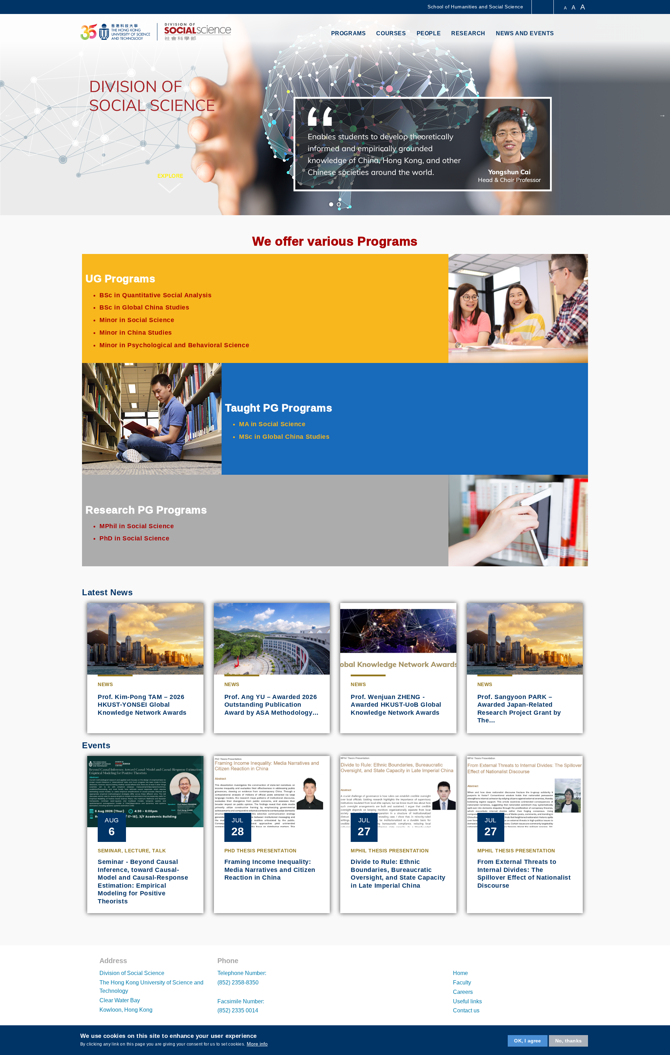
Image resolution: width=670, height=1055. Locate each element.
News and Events (525, 33)
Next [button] (662, 114)
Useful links (467, 1001)
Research (468, 33)
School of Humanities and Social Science (475, 6)
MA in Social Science (272, 424)
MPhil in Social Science (136, 526)
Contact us (466, 1010)
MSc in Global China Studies (284, 436)
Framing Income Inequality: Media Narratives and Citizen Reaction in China (269, 869)
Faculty (462, 982)
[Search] (581, 34)
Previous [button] (7, 114)
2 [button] (339, 204)
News (105, 684)
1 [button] (331, 204)
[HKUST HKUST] (115, 32)
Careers (463, 992)
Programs (348, 33)
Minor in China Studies (135, 332)
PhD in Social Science (134, 538)
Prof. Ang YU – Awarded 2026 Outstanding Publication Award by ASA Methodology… (271, 704)
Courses (391, 33)
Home (460, 973)
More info (257, 1044)
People (429, 33)
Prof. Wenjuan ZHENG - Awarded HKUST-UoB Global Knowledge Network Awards (396, 704)
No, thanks (568, 1040)
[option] (335, 114)
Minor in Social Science (136, 319)
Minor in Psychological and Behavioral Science (174, 345)
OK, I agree (527, 1040)
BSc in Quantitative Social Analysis (155, 295)
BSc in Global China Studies (144, 307)
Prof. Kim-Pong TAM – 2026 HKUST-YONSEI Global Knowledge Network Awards (142, 704)
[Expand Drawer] (543, 7)
